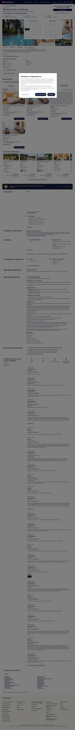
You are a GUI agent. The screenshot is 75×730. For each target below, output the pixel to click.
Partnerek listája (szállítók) (25, 90)
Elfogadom (51, 94)
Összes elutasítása (40, 94)
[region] (38, 85)
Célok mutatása (25, 94)
